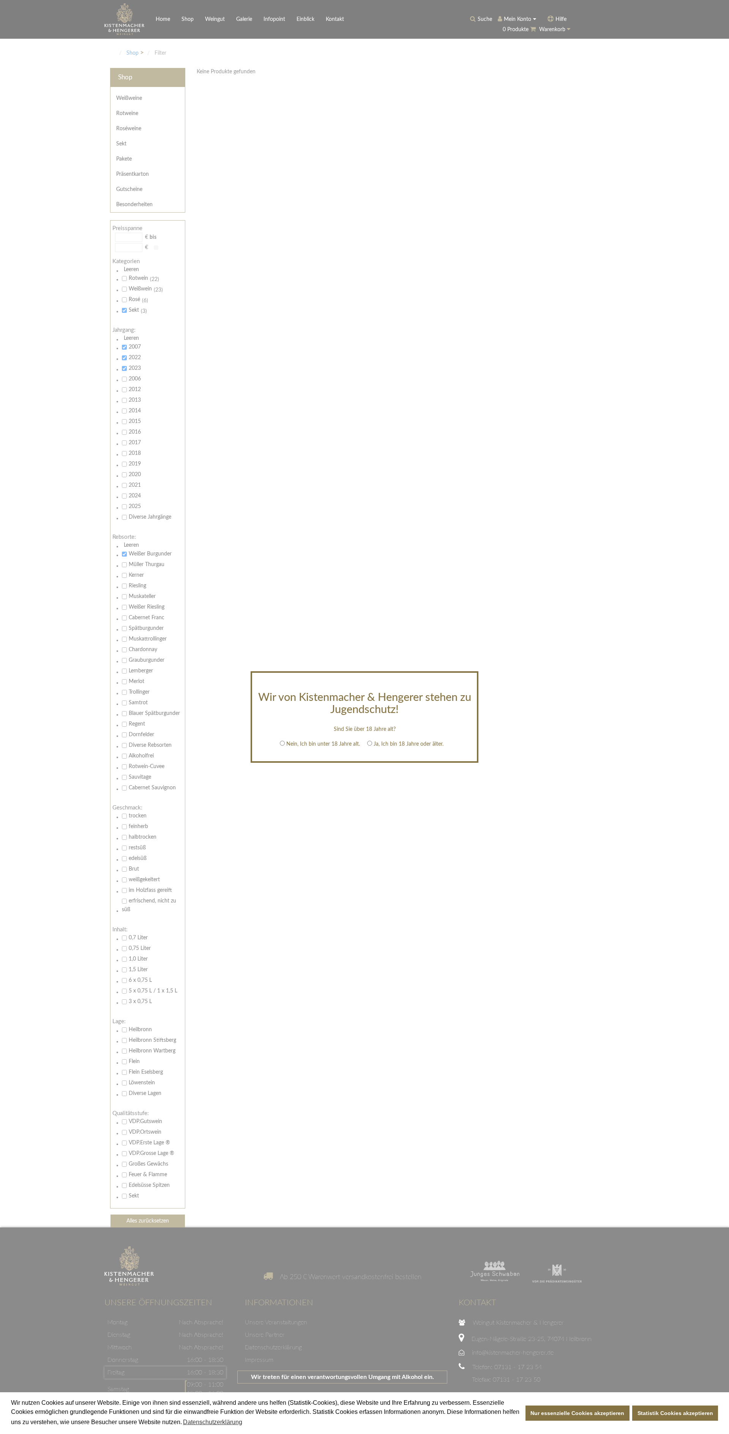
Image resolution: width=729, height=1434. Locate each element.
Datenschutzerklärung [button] (212, 1422)
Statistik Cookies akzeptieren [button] (675, 1413)
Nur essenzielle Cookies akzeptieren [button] (577, 1413)
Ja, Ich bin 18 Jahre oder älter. (408, 744)
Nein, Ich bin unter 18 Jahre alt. (323, 744)
